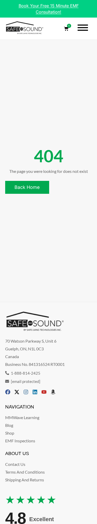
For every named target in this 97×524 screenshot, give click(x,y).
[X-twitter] (16, 392)
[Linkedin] (35, 392)
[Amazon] (53, 392)
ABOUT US (17, 453)
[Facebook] (7, 392)
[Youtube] (44, 392)
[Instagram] (25, 392)
